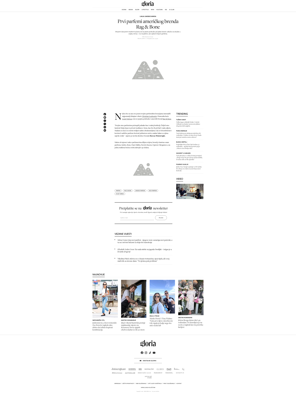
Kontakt (179, 383)
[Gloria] (148, 4)
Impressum (117, 383)
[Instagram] (146, 353)
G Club (171, 9)
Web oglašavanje (141, 383)
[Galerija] (148, 69)
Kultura (159, 9)
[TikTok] (150, 353)
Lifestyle (145, 9)
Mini (152, 9)
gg (166, 9)
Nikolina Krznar (149, 37)
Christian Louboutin (149, 116)
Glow (137, 9)
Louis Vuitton (127, 119)
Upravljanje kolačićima (148, 387)
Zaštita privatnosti (128, 383)
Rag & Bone (167, 119)
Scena (124, 9)
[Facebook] (142, 352)
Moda (131, 9)
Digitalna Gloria (149, 361)
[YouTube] (154, 353)
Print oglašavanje (169, 383)
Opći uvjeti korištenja (155, 383)
